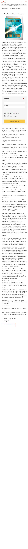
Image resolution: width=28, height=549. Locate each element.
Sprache (6, 105)
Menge (5, 101)
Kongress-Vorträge (15, 8)
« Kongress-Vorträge (8, 325)
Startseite (5, 8)
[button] (14, 28)
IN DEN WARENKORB (14, 121)
